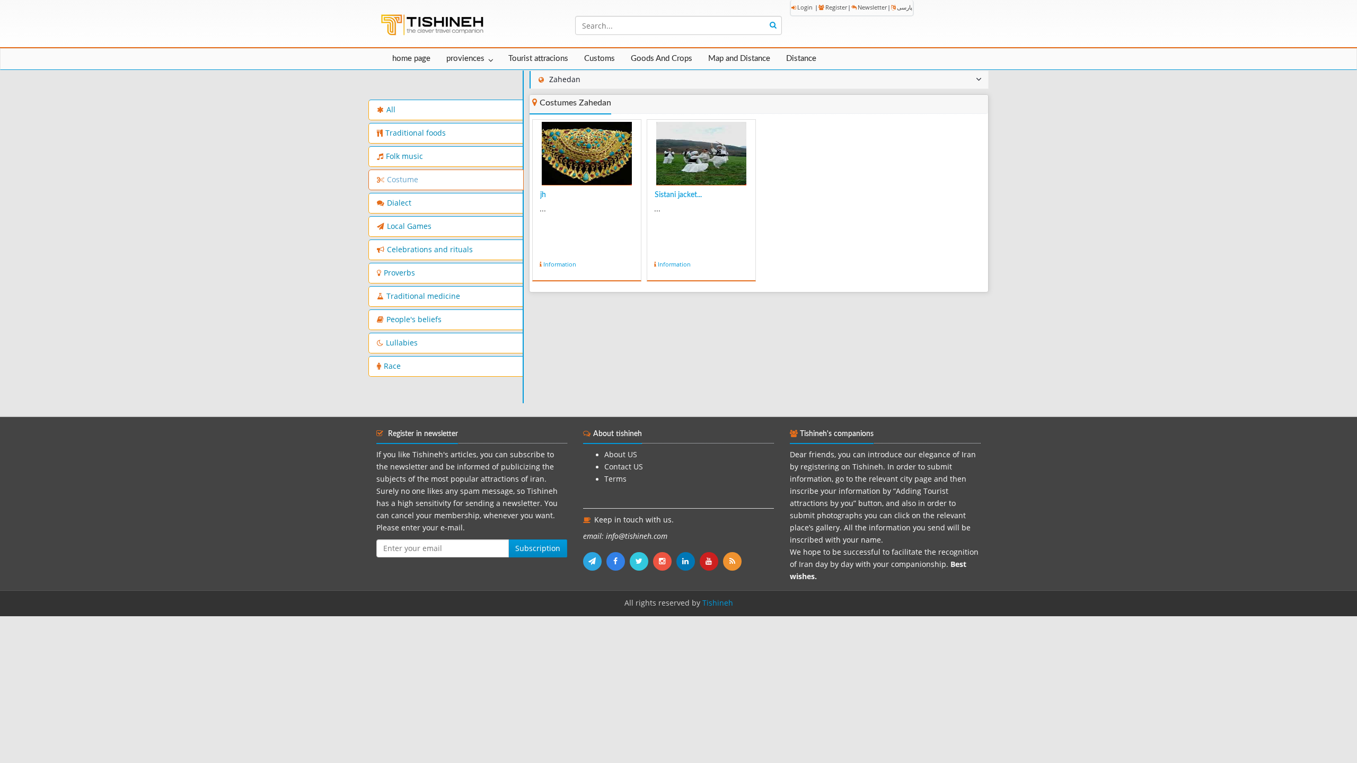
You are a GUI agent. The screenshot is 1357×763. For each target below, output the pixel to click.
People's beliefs (414, 319)
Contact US (623, 467)
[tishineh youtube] (711, 561)
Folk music (404, 156)
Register (836, 7)
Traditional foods (415, 133)
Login (805, 7)
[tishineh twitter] (641, 561)
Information (559, 264)
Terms (615, 479)
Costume (402, 179)
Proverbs (399, 273)
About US (620, 454)
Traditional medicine (423, 296)
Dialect (399, 203)
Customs (599, 59)
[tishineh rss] (733, 561)
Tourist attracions (538, 59)
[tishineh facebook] (618, 561)
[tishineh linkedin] (688, 561)
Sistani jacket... (678, 195)
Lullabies (402, 343)
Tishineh (717, 603)
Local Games (409, 226)
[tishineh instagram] (664, 561)
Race (392, 366)
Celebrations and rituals (430, 249)
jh (543, 195)
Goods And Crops (661, 59)
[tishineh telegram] (594, 561)
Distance (801, 59)
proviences (465, 59)
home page (411, 59)
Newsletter (872, 7)
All (390, 109)
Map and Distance (739, 59)
